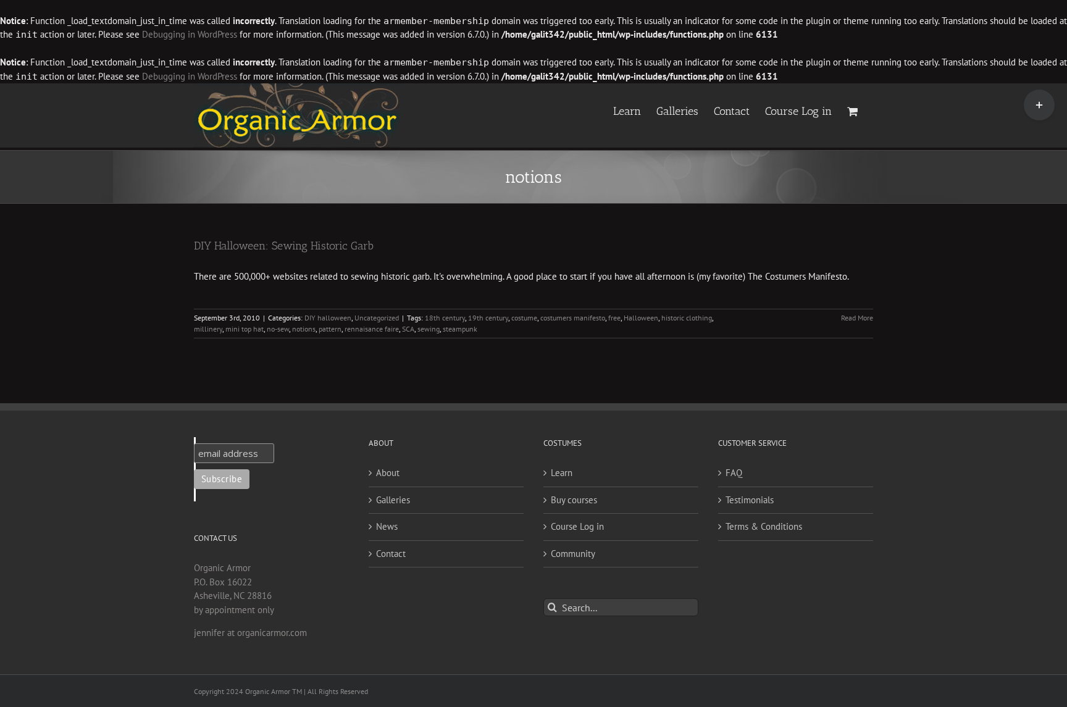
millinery (208, 328)
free (614, 317)
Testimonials (750, 500)
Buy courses (574, 500)
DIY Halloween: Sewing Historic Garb (284, 246)
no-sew (278, 328)
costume (524, 317)
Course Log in (577, 526)
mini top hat (244, 328)
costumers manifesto (572, 317)
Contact (391, 553)
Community (573, 553)
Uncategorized (376, 317)
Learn (561, 473)
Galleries (393, 500)
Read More (857, 317)
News (387, 526)
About (388, 473)
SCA (408, 328)
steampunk (460, 328)
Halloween (641, 317)
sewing (428, 328)
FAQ (734, 473)
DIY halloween (327, 317)
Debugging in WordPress (189, 34)
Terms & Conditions (764, 526)
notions (304, 328)
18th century (445, 317)
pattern (330, 328)
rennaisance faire (372, 328)
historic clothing (686, 317)
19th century (488, 317)
